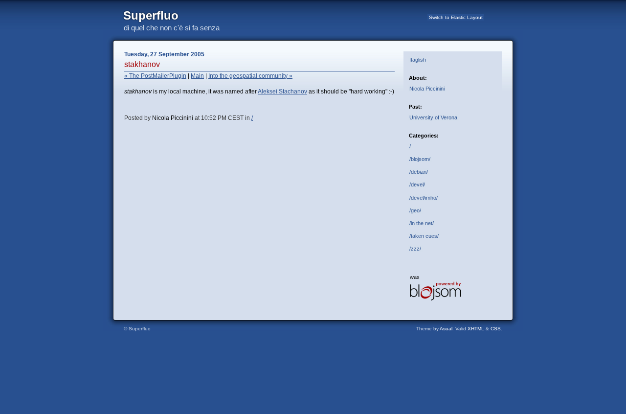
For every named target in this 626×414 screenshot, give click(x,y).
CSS (496, 328)
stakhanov (142, 64)
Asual (446, 328)
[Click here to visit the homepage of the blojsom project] (435, 298)
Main (197, 75)
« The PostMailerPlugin (155, 75)
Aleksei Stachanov (282, 91)
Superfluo (151, 15)
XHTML (476, 328)
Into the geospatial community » (250, 75)
